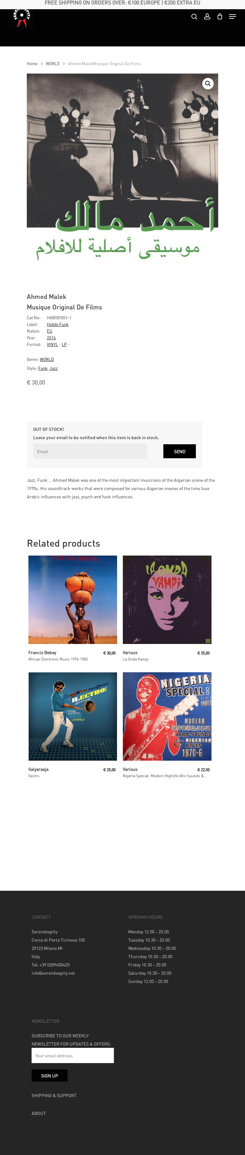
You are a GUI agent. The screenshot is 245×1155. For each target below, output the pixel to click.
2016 (51, 337)
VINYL (52, 344)
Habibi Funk (58, 324)
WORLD (53, 63)
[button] (208, 83)
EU (49, 331)
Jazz (53, 368)
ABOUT (39, 1113)
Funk (43, 368)
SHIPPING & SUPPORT (54, 1095)
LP (64, 344)
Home (32, 63)
